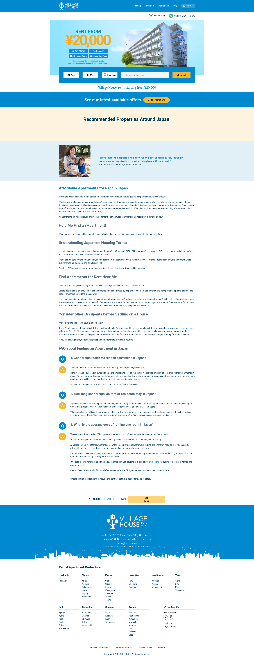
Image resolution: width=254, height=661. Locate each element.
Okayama (86, 616)
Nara (61, 619)
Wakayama (64, 628)
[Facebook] (166, 617)
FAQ (175, 6)
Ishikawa (133, 584)
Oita (130, 628)
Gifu (177, 584)
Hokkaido (64, 575)
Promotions (163, 6)
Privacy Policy (145, 647)
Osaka (62, 622)
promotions (154, 462)
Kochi (107, 619)
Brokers (161, 647)
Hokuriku (134, 575)
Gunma (108, 584)
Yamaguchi (87, 625)
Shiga (61, 625)
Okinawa (132, 631)
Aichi (177, 581)
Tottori (85, 622)
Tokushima (110, 622)
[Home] (127, 521)
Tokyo (108, 600)
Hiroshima (86, 612)
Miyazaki (133, 622)
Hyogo (62, 612)
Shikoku (109, 607)
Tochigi (108, 596)
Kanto (108, 575)
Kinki (61, 607)
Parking (137, 6)
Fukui (131, 581)
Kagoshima (134, 616)
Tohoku (86, 575)
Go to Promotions (156, 100)
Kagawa (109, 616)
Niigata (155, 584)
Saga (131, 635)
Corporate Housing (123, 647)
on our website (187, 328)
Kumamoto (134, 619)
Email (146, 501)
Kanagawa (110, 590)
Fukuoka (132, 612)
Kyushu (132, 607)
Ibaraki (108, 587)
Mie (177, 587)
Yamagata (86, 596)
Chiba (107, 581)
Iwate (84, 590)
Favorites (149, 6)
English (188, 6)
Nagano (155, 581)
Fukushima (87, 587)
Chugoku (87, 607)
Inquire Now (159, 15)
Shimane (86, 619)
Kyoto (61, 616)
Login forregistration (170, 625)
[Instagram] (171, 617)
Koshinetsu (158, 575)
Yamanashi (157, 587)
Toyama (132, 587)
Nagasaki (133, 625)
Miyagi (85, 593)
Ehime (108, 612)
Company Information (98, 647)
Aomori (85, 584)
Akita (84, 581)
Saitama (109, 593)
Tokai (178, 575)
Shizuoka (179, 590)
